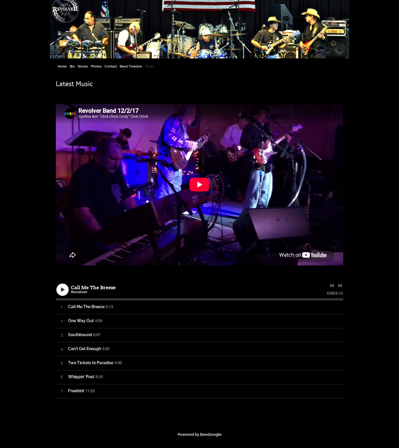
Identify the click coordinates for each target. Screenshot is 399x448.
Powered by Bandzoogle (200, 434)
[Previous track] (332, 285)
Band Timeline (131, 66)
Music (149, 66)
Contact (111, 66)
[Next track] (340, 285)
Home (62, 66)
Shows (83, 66)
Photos (96, 66)
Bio (72, 66)
